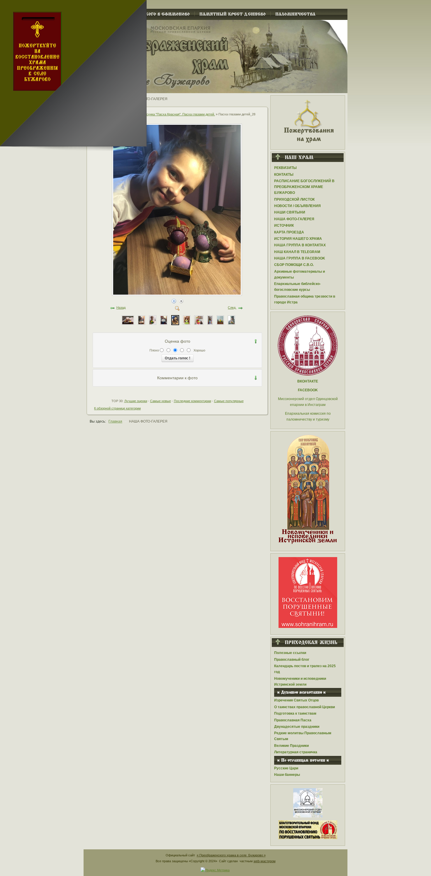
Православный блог (291, 660)
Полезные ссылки (290, 653)
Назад (120, 307)
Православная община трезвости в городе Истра (304, 299)
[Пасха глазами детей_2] (128, 320)
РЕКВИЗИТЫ (285, 168)
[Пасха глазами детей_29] (163, 320)
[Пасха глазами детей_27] (186, 320)
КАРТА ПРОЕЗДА (289, 232)
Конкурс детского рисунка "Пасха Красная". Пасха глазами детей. (165, 114)
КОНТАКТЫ (283, 175)
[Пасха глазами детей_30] (152, 320)
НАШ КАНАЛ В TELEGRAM (297, 252)
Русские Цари (286, 768)
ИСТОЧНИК (284, 225)
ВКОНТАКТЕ (307, 381)
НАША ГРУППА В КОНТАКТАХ (300, 245)
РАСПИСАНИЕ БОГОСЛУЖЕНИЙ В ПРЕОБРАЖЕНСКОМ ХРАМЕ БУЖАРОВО (304, 187)
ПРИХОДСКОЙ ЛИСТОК (294, 199)
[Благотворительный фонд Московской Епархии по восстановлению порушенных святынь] (308, 592)
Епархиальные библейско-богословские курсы (297, 287)
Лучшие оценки (135, 401)
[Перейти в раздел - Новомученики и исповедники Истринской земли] (307, 489)
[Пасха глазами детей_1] (141, 320)
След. (232, 307)
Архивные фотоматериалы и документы (299, 274)
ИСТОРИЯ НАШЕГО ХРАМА (298, 239)
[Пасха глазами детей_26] (198, 320)
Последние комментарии (192, 401)
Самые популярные (229, 401)
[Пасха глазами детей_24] (220, 320)
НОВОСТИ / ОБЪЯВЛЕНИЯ (297, 206)
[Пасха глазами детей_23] (231, 320)
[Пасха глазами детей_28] (177, 294)
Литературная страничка (295, 752)
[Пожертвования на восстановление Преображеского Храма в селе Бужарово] (308, 121)
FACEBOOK (308, 390)
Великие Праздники (291, 746)
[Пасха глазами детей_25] (210, 320)
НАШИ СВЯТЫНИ (289, 212)
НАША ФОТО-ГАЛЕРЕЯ (294, 219)
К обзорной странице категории (117, 408)
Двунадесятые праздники (296, 727)
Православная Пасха (292, 720)
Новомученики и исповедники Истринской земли (300, 682)
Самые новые (160, 401)
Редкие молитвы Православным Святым (302, 736)
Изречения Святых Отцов (296, 700)
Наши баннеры (287, 775)
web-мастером (265, 861)
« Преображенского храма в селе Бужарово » (231, 855)
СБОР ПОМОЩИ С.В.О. (294, 265)
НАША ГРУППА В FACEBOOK (299, 258)
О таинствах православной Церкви (304, 707)
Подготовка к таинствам (295, 713)
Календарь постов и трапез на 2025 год (305, 669)
